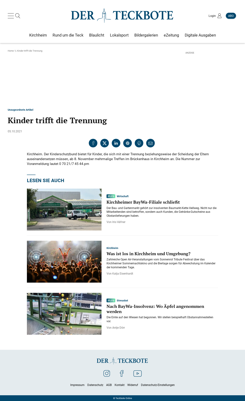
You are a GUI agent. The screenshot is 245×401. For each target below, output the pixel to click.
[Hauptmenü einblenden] (11, 15)
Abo (231, 16)
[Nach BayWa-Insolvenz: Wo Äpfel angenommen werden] (64, 313)
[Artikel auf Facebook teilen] (93, 143)
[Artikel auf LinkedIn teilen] (116, 143)
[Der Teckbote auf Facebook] (121, 373)
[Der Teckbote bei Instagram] (106, 373)
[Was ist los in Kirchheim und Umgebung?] (64, 261)
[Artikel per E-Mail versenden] (150, 143)
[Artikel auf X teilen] (104, 143)
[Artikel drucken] (139, 143)
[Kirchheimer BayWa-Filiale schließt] (64, 209)
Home (11, 50)
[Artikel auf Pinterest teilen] (127, 143)
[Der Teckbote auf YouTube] (137, 373)
